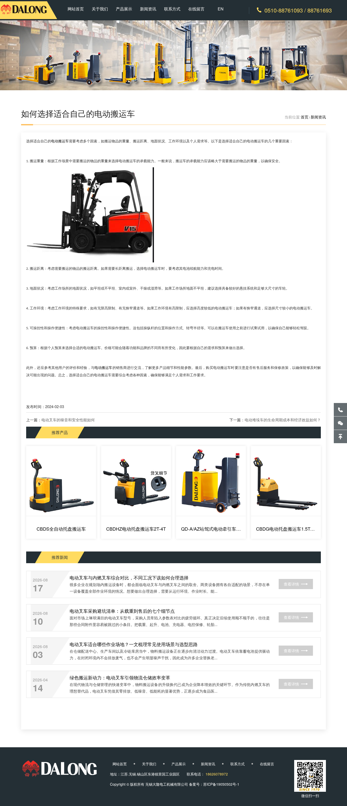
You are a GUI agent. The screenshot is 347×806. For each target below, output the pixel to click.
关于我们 (100, 9)
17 (38, 587)
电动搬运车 (60, 141)
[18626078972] (340, 409)
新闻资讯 (148, 9)
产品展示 (124, 9)
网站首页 (76, 9)
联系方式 (172, 9)
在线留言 (196, 9)
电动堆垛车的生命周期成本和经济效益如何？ (283, 419)
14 (38, 687)
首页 (304, 117)
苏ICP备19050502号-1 (221, 784)
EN (221, 9)
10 (38, 621)
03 (38, 654)
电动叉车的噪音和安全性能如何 (68, 419)
